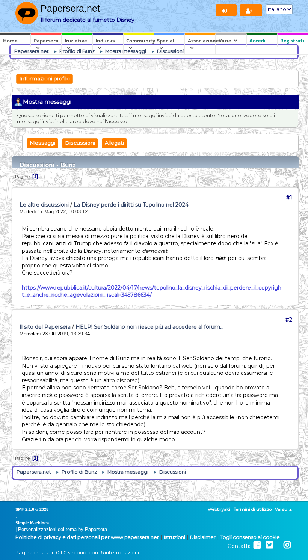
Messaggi (42, 143)
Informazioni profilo (44, 78)
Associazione (202, 40)
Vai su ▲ (284, 509)
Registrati (292, 40)
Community (140, 40)
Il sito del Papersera (45, 326)
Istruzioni (174, 537)
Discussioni (80, 143)
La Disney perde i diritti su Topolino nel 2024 (131, 204)
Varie (225, 40)
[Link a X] (269, 545)
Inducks (105, 40)
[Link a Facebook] (257, 545)
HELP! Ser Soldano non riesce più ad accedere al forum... (149, 326)
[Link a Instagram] (287, 545)
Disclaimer (203, 537)
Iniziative (76, 40)
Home (10, 40)
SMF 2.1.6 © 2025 (31, 509)
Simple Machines (32, 523)
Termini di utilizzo (253, 509)
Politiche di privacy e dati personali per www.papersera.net (87, 537)
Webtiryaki (219, 509)
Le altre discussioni (44, 204)
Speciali (166, 40)
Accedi (257, 40)
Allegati (114, 143)
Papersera (46, 40)
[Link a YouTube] (278, 545)
